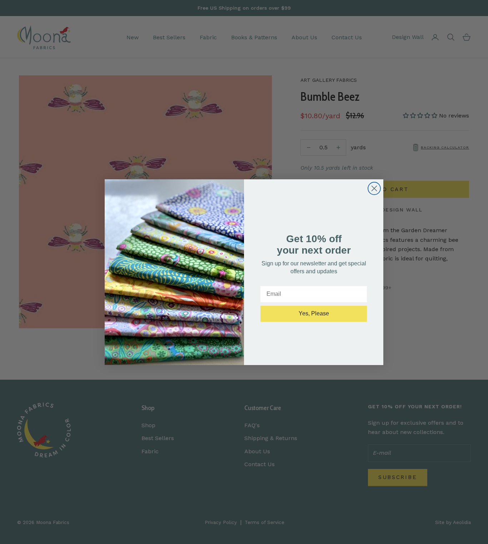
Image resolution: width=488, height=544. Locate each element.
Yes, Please (314, 313)
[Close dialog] (374, 188)
